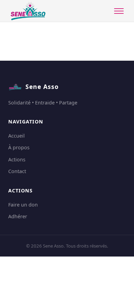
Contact (17, 171)
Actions (16, 159)
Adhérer (17, 216)
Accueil (16, 135)
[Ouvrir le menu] (119, 11)
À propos (19, 147)
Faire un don (23, 204)
